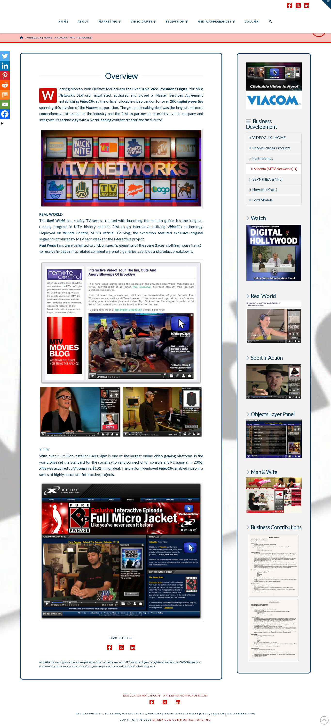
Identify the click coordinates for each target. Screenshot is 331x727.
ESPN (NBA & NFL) (267, 179)
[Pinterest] (5, 75)
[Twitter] (5, 56)
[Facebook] (5, 114)
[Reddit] (5, 85)
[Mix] (5, 94)
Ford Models (262, 200)
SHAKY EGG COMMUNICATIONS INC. (182, 719)
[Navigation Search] (270, 22)
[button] (326, 4)
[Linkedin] (5, 65)
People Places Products (271, 148)
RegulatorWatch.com (141, 695)
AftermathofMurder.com (185, 695)
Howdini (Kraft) (264, 189)
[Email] (5, 104)
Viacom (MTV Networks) (273, 169)
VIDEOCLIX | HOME (269, 137)
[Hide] (2, 123)
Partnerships (262, 158)
